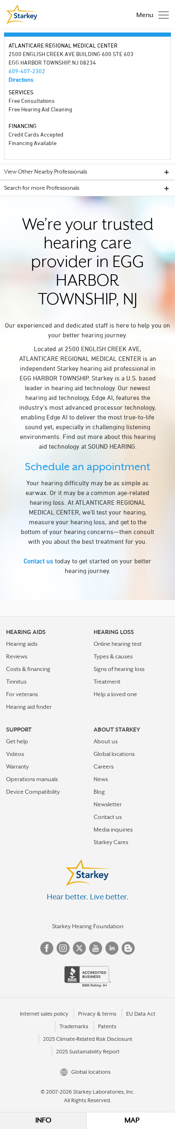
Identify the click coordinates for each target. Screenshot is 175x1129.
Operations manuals (32, 779)
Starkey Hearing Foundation (87, 926)
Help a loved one (115, 694)
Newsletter (108, 804)
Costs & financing (28, 669)
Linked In (111, 948)
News (101, 779)
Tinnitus (16, 681)
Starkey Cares (111, 842)
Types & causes (113, 656)
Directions (21, 79)
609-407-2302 (27, 70)
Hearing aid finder (29, 706)
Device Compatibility (33, 791)
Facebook (46, 948)
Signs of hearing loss (119, 669)
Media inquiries (113, 829)
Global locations (114, 754)
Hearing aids (21, 643)
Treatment (107, 681)
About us (106, 741)
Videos (15, 754)
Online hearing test (118, 643)
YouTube (95, 948)
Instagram (63, 948)
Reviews (16, 656)
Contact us (38, 560)
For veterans (22, 694)
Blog (99, 791)
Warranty (17, 766)
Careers (104, 766)
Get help (17, 741)
